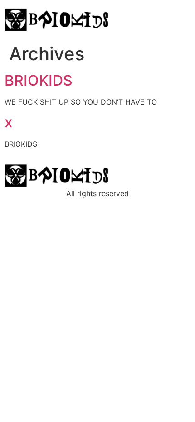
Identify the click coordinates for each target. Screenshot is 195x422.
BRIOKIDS (39, 80)
